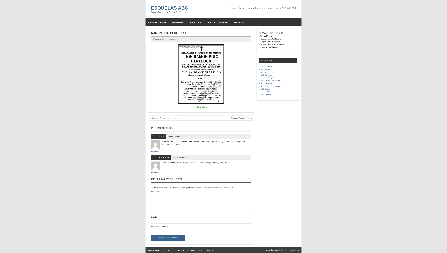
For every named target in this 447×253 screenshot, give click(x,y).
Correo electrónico (159, 226)
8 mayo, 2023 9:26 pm (175, 136)
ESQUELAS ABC (169, 7)
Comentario (156, 191)
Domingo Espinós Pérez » (241, 118)
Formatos (177, 22)
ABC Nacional (266, 66)
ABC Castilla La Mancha (270, 80)
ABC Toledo (265, 91)
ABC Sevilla (265, 72)
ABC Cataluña (266, 83)
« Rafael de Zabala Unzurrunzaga (163, 118)
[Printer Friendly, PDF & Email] (201, 107)
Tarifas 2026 (194, 22)
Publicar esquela (157, 22)
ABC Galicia (265, 89)
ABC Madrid (265, 69)
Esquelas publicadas (217, 22)
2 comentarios (174, 39)
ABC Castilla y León (268, 77)
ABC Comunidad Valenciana (272, 86)
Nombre (155, 217)
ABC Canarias (266, 94)
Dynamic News (293, 250)
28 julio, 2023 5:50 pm (180, 157)
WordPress (282, 250)
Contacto (239, 22)
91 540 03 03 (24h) (275, 33)
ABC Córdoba (266, 75)
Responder (155, 151)
